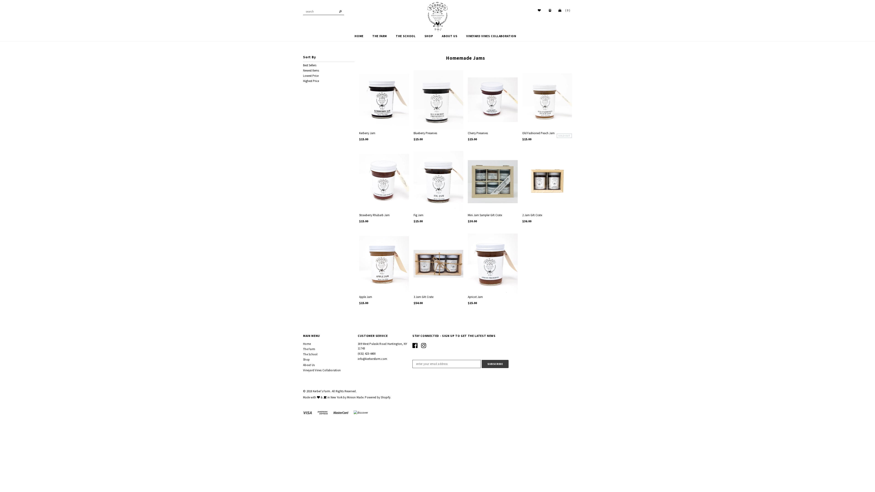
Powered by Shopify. (378, 397)
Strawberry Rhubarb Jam (374, 215)
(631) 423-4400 (367, 354)
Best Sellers (309, 65)
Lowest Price (311, 76)
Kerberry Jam (367, 133)
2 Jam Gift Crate (532, 215)
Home (307, 344)
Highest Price (311, 81)
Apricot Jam (475, 297)
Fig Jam (418, 215)
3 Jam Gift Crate (423, 297)
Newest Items (311, 70)
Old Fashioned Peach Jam (538, 133)
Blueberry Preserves (425, 133)
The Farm (309, 349)
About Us (309, 365)
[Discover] (361, 412)
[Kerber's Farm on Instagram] (423, 346)
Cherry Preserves (478, 133)
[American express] (323, 412)
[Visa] (308, 412)
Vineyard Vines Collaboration (322, 370)
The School (310, 354)
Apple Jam (365, 297)
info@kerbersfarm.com (372, 359)
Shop (306, 359)
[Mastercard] (341, 412)
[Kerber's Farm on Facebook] (414, 346)
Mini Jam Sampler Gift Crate (485, 215)
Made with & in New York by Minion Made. (333, 397)
